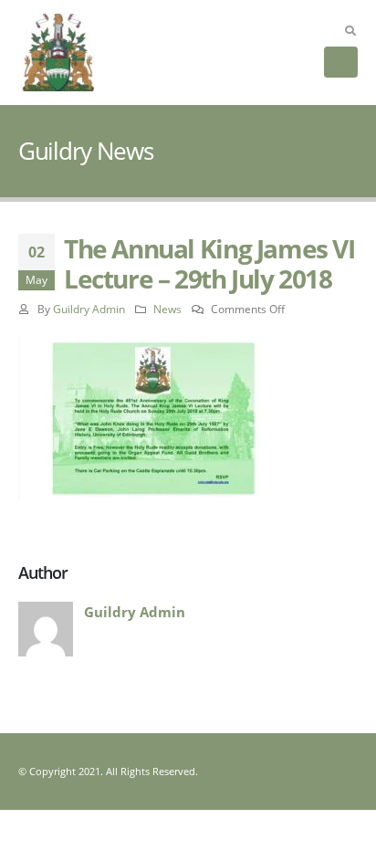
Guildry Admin (89, 308)
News (167, 308)
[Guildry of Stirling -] (57, 52)
